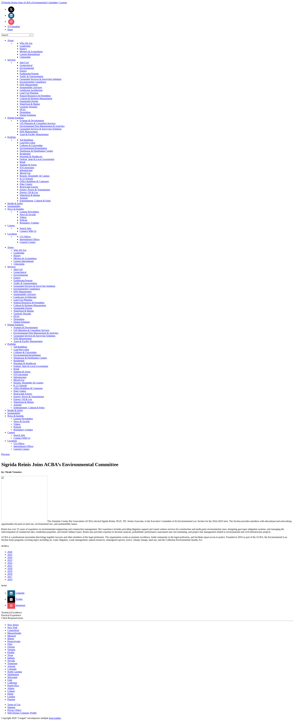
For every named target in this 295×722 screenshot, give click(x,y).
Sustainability (13, 206)
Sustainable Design (29, 101)
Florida (10, 652)
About (10, 40)
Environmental (27, 68)
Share (10, 29)
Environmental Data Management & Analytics (42, 126)
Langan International (30, 54)
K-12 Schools (26, 178)
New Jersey (13, 624)
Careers (11, 225)
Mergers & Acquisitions (31, 51)
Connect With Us (28, 231)
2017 (9, 576)
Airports (24, 198)
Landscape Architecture (31, 90)
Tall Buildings (26, 140)
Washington (13, 674)
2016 (9, 579)
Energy (23, 71)
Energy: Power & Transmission (35, 189)
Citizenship (25, 57)
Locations (12, 234)
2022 (9, 563)
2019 (9, 571)
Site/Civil (24, 62)
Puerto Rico (13, 685)
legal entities (55, 718)
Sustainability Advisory (31, 87)
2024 (9, 557)
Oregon (11, 647)
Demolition (25, 112)
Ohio (9, 644)
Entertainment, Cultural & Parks (35, 200)
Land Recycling (27, 142)
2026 (9, 552)
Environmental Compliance (33, 82)
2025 (9, 554)
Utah (9, 680)
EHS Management (29, 84)
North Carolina (14, 671)
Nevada (11, 660)
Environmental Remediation (33, 148)
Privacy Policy (14, 710)
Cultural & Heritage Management (36, 98)
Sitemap (11, 707)
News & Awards (28, 214)
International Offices (29, 239)
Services (11, 59)
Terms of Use (13, 704)
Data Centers (26, 184)
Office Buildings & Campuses (34, 181)
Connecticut (13, 630)
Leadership (25, 46)
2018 (9, 574)
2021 (9, 565)
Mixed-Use (25, 173)
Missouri (11, 636)
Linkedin (19, 593)
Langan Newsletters (29, 211)
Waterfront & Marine (30, 104)
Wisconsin (12, 677)
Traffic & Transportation (31, 76)
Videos (23, 217)
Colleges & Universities (31, 145)
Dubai (10, 694)
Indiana (11, 658)
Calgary (11, 691)
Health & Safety (15, 203)
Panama (11, 699)
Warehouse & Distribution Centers (36, 151)
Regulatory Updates (29, 222)
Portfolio (11, 137)
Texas (10, 655)
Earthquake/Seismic (29, 73)
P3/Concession (27, 167)
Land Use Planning (29, 93)
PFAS (23, 109)
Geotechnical (26, 65)
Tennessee (12, 663)
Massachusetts (14, 633)
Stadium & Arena (28, 164)
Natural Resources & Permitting (35, 95)
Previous (5, 454)
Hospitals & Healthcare (31, 156)
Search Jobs (25, 228)
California (12, 682)
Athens (10, 688)
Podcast (23, 220)
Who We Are (26, 43)
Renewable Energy (29, 187)
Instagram (20, 605)
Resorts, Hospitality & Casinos (34, 176)
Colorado (11, 669)
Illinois (10, 638)
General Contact (27, 242)
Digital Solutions (28, 115)
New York (12, 627)
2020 (9, 568)
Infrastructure (26, 170)
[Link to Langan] (34, 2)
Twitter (19, 599)
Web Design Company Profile (22, 713)
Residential (25, 153)
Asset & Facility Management (34, 134)
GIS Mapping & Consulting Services (37, 123)
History (23, 48)
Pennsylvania (13, 641)
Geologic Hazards (28, 106)
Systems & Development (32, 120)
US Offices (25, 236)
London (11, 696)
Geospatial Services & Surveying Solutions (40, 79)
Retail (22, 162)
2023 (9, 560)
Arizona (11, 666)
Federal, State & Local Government (37, 159)
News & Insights (15, 209)
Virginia (11, 649)
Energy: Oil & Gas (29, 192)
